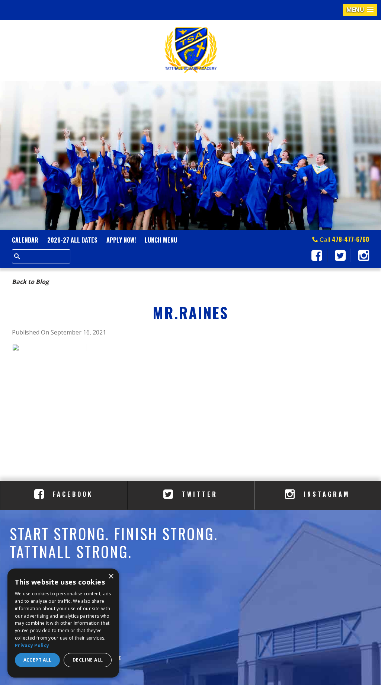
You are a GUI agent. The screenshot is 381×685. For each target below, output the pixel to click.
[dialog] (63, 623)
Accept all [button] (37, 660)
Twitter (198, 494)
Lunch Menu (161, 240)
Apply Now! (121, 240)
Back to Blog (30, 282)
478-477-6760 (350, 239)
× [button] (110, 576)
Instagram (325, 494)
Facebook (71, 494)
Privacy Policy (32, 645)
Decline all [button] (88, 660)
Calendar (25, 240)
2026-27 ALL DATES (72, 240)
